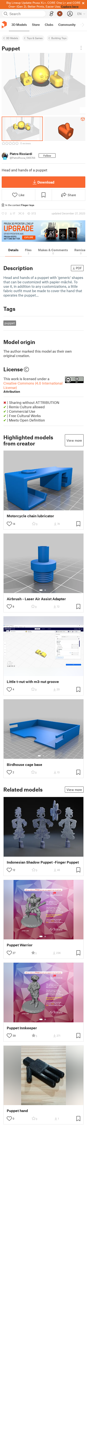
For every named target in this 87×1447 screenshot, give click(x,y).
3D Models (12, 38)
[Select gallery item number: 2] (45, 590)
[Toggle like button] (9, 523)
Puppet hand (17, 1111)
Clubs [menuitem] (49, 24)
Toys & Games (35, 38)
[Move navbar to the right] (83, 24)
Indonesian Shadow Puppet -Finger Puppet (43, 862)
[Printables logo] (4, 24)
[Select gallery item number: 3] (47, 756)
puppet (9, 323)
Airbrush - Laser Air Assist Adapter (36, 599)
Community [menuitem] (67, 24)
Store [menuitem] (36, 24)
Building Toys (59, 38)
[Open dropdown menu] (81, 47)
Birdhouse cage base (24, 765)
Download (45, 182)
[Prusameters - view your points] (60, 13)
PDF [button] (79, 268)
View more (74, 440)
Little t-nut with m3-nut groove (33, 682)
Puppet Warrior (20, 945)
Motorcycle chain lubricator (30, 516)
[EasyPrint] (51, 13)
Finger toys (27, 205)
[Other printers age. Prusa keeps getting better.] (43, 231)
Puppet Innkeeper (22, 1028)
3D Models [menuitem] (19, 24)
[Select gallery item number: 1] (41, 590)
